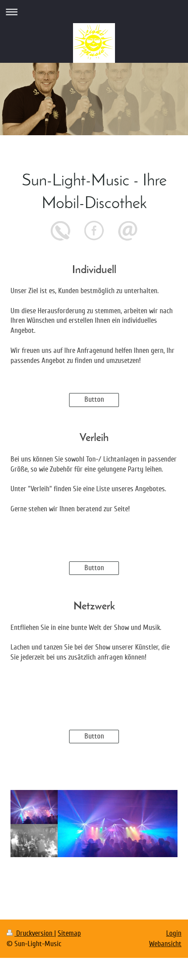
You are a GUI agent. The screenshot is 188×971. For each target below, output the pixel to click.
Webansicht (165, 943)
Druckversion (34, 933)
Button (94, 399)
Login (173, 933)
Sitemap (69, 933)
